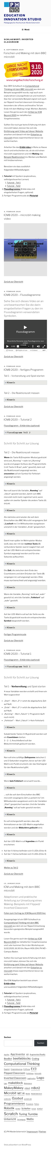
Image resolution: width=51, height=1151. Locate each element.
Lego (40, 1078)
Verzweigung (21, 1119)
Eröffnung (26, 1069)
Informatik (38, 1073)
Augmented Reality (37, 1054)
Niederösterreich (36, 1094)
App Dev (6, 1054)
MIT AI (21, 1093)
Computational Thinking (22, 1064)
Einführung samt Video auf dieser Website (23, 131)
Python (36, 1104)
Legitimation (31, 1078)
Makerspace (28, 1083)
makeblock (15, 1083)
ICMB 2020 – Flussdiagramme (22, 294)
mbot (27, 1088)
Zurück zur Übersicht (13, 281)
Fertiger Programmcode (15, 634)
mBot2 (35, 1088)
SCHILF (17, 1109)
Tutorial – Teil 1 (14, 183)
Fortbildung (29, 1073)
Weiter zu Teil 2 (11, 867)
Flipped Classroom (14, 1073)
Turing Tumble (28, 1114)
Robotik (9, 1108)
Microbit (10, 1093)
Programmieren (14, 1103)
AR (27, 1054)
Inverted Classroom (15, 1078)
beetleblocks (22, 1058)
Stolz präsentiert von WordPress (17, 1145)
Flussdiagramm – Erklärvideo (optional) (22, 425)
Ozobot (17, 1098)
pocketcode (28, 1099)
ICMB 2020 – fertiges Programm (23, 369)
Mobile (28, 1094)
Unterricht (10, 1119)
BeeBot (8, 1058)
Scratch (11, 1113)
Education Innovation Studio (23, 17)
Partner (42, 1131)
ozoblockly (7, 1099)
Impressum (32, 1131)
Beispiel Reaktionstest (14, 157)
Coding (35, 1058)
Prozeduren (29, 1104)
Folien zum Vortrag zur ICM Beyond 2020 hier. (25, 913)
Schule (34, 1109)
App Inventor (17, 1054)
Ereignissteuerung (16, 1069)
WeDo (30, 1119)
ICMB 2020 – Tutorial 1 (17, 653)
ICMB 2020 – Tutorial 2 (18, 419)
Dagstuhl (7, 1069)
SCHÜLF (40, 1109)
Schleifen (25, 1108)
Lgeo (5, 1083)
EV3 (33, 1068)
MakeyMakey (14, 1088)
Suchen (7, 1037)
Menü (26, 29)
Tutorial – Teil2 (13, 186)
